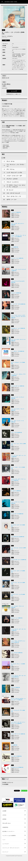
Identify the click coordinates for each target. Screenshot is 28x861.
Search (22, 2)
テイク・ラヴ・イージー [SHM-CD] (18, 733)
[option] (14, 17)
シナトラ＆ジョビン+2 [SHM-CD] (17, 536)
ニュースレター (5, 843)
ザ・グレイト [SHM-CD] (16, 490)
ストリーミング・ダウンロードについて (10, 847)
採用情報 (4, 819)
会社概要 (4, 810)
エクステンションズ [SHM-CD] (17, 767)
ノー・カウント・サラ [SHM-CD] (17, 351)
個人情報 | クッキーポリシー (8, 831)
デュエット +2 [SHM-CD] (16, 292)
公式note (4, 815)
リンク (3, 839)
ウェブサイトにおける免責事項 (9, 835)
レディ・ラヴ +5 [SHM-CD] (16, 432)
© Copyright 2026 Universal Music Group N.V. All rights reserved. (14, 855)
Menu (26, 2)
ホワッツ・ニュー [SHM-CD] (16, 617)
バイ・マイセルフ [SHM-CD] (16, 652)
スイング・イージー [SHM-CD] (17, 258)
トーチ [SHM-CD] (14, 247)
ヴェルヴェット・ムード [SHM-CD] (18, 328)
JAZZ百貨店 (5, 784)
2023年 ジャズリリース (8, 782)
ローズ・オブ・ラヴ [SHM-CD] (17, 513)
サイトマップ (5, 851)
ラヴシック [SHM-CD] (15, 687)
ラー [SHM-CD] (14, 745)
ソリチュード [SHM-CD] (16, 212)
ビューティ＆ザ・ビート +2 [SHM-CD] (18, 559)
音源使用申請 (5, 827)
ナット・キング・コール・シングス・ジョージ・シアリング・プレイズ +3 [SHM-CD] (18, 316)
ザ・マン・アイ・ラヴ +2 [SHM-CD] (18, 304)
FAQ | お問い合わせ (6, 823)
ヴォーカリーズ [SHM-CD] (16, 756)
